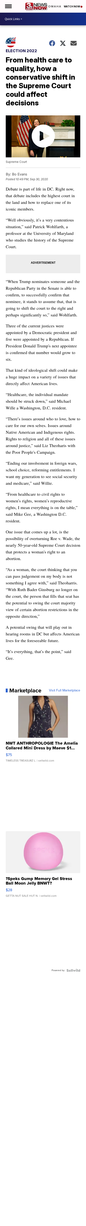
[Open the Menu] (8, 6)
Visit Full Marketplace (64, 690)
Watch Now (72, 6)
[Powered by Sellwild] (73, 970)
